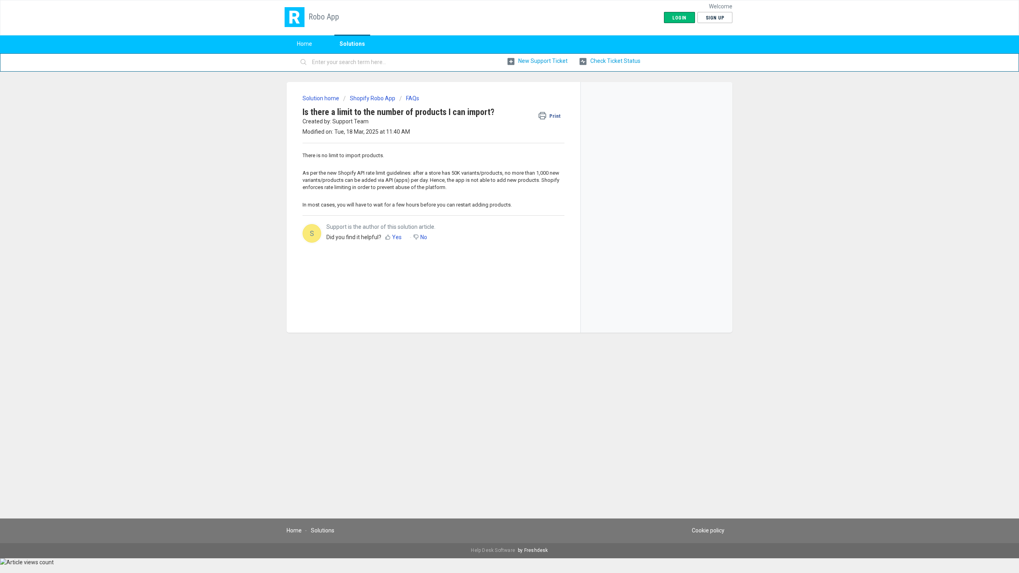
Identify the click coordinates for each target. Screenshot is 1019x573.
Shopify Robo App (372, 98)
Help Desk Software (493, 550)
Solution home (321, 98)
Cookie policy (708, 530)
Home (304, 44)
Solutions (352, 44)
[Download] (494, 184)
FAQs (412, 98)
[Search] (303, 62)
